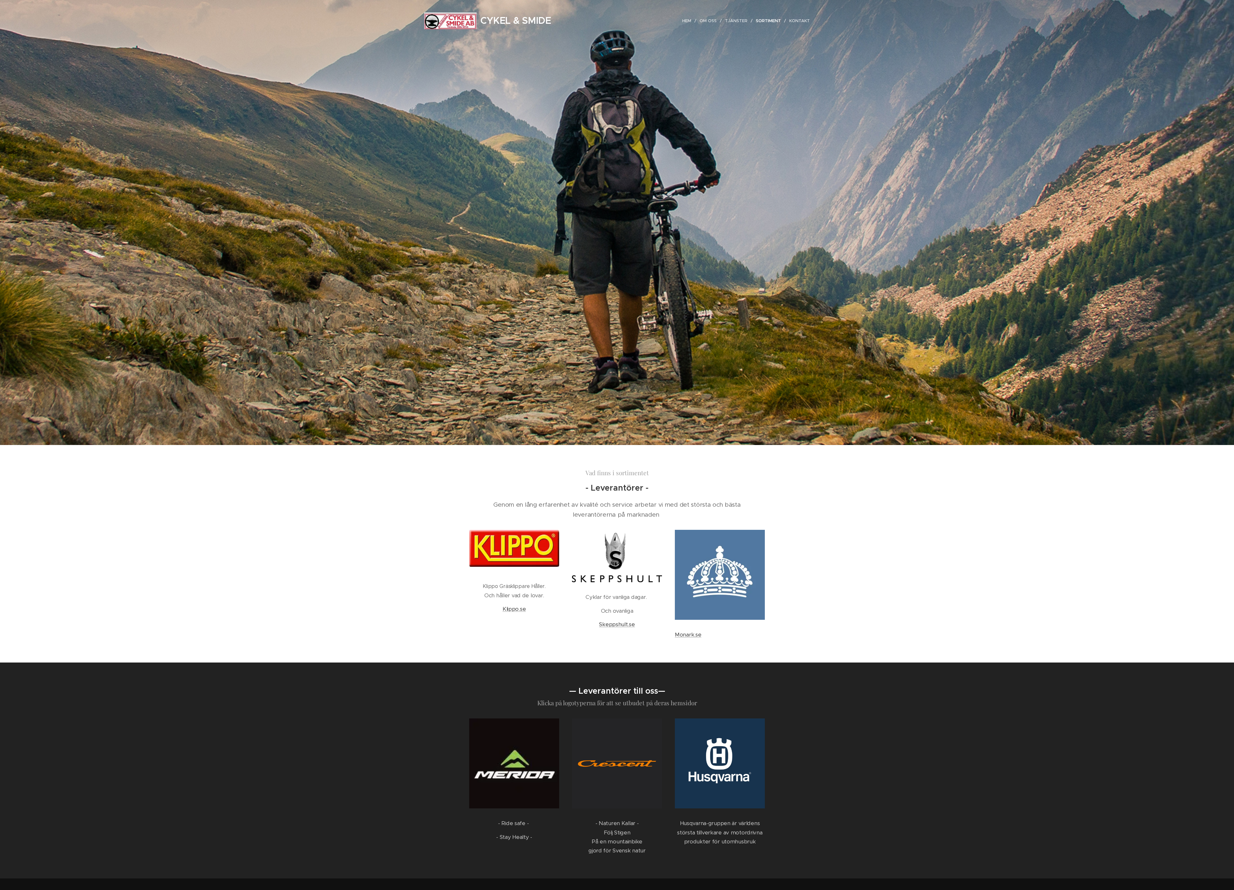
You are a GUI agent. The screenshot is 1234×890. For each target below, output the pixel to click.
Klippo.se (514, 608)
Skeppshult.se (617, 624)
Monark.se (688, 634)
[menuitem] (688, 21)
